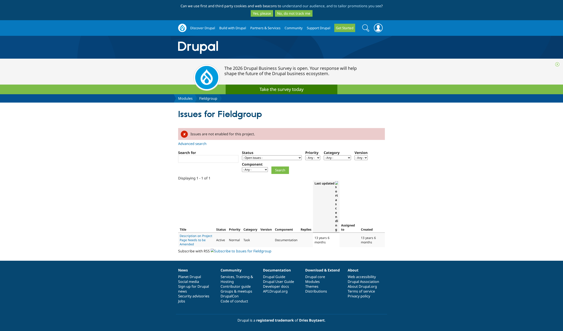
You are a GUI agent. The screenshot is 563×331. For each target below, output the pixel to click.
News (183, 270)
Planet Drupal (189, 276)
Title (183, 229)
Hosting (227, 281)
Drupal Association (363, 281)
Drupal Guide (274, 276)
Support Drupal (318, 28)
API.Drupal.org (275, 291)
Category (332, 152)
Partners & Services (265, 28)
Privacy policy (359, 296)
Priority (311, 152)
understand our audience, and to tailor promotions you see (331, 6)
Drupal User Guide (278, 281)
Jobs (181, 301)
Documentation (277, 270)
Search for (187, 152)
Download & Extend (322, 270)
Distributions (316, 291)
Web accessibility (362, 276)
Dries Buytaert (312, 320)
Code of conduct (234, 301)
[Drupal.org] (237, 47)
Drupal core (315, 276)
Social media (188, 281)
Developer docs (276, 286)
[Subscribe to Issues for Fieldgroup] (241, 251)
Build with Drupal (232, 28)
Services (227, 276)
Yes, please (262, 13)
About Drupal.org (362, 286)
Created (367, 229)
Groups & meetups (236, 291)
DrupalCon (230, 296)
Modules (185, 98)
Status (247, 152)
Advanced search (192, 143)
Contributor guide (236, 286)
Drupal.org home (182, 28)
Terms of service (361, 291)
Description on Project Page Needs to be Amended (196, 240)
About (353, 270)
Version (361, 152)
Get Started (344, 28)
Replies (306, 229)
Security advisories (193, 296)
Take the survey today (281, 89)
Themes (311, 286)
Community (294, 28)
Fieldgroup (208, 98)
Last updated (324, 183)
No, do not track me (293, 13)
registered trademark (275, 320)
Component (252, 164)
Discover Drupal (202, 28)
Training (243, 276)
